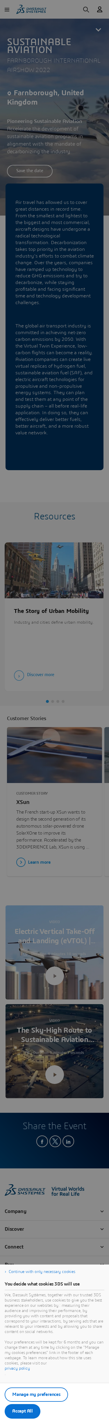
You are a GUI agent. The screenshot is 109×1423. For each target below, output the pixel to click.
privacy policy (17, 1368)
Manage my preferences (36, 1394)
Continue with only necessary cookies (42, 1272)
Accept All (22, 1411)
